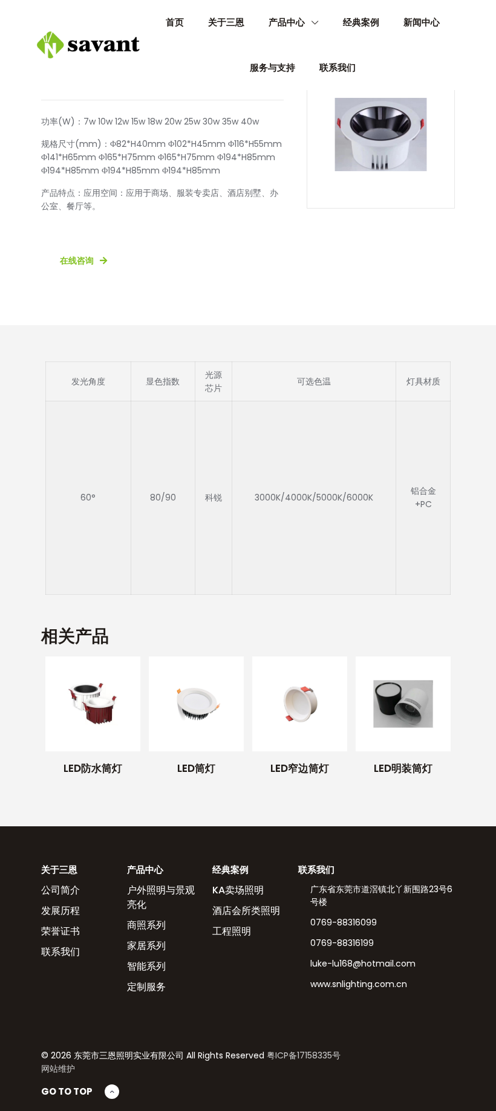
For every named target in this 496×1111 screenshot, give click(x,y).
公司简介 (60, 890)
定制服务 (146, 987)
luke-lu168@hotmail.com (363, 963)
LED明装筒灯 (403, 768)
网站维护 (58, 1069)
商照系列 (146, 925)
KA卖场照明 (238, 890)
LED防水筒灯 (93, 768)
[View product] (123, 673)
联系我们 (60, 952)
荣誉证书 (60, 931)
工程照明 (231, 931)
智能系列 (146, 966)
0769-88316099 (343, 922)
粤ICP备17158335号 (304, 1055)
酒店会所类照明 (246, 911)
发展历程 (60, 911)
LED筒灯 (196, 768)
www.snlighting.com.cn (358, 984)
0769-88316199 (342, 943)
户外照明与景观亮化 (161, 897)
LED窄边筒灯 (299, 768)
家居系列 (146, 946)
